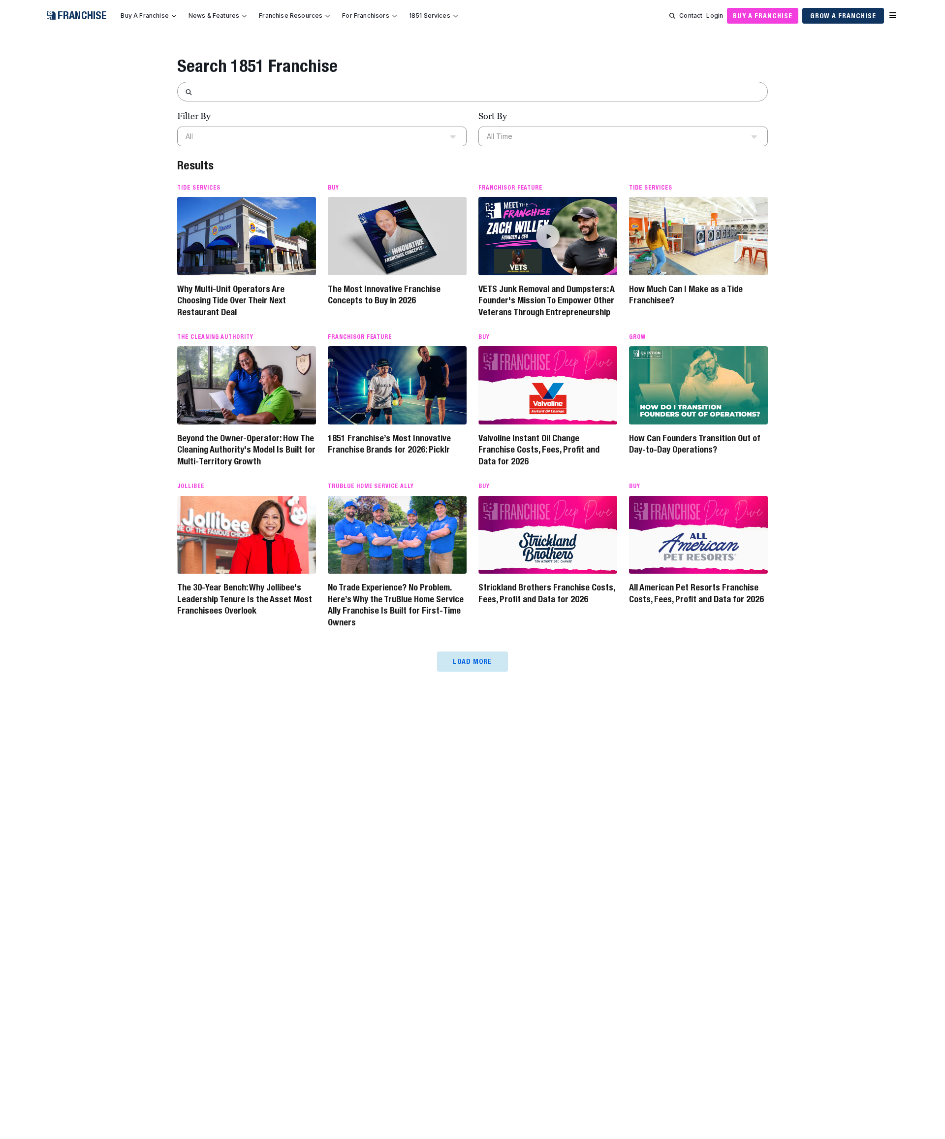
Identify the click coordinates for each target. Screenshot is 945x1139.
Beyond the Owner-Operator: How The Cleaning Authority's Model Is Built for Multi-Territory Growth (246, 449)
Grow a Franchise (843, 16)
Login (714, 15)
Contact (690, 15)
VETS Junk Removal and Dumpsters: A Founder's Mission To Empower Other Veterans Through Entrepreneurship (546, 300)
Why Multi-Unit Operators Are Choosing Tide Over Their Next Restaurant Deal (231, 300)
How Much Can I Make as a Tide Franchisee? (686, 294)
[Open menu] (893, 15)
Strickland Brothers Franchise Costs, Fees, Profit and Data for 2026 (546, 593)
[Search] (672, 16)
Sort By (492, 116)
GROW (637, 336)
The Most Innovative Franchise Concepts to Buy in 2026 (384, 294)
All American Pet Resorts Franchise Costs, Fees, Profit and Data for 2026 (696, 593)
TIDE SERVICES (198, 187)
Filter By (194, 116)
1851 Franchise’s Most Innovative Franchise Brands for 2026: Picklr (389, 444)
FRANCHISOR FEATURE (510, 187)
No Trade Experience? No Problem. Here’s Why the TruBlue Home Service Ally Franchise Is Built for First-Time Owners (396, 604)
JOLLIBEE (190, 486)
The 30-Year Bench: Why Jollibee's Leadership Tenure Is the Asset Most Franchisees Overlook (244, 599)
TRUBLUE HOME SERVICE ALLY (371, 486)
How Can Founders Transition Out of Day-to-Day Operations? (694, 444)
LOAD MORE (472, 661)
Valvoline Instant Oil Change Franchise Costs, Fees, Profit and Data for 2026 (538, 449)
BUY (333, 187)
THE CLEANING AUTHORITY (215, 336)
